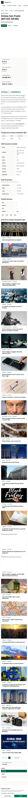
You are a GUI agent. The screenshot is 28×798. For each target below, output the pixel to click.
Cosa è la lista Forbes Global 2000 (11, 752)
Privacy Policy (11, 793)
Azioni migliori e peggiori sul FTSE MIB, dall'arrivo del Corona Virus (13, 574)
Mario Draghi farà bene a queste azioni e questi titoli (13, 419)
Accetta (20, 796)
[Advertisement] (14, 42)
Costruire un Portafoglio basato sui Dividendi (12, 730)
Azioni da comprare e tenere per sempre (14, 397)
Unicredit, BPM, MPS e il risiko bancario (13, 642)
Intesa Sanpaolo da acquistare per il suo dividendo (14, 552)
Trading (3, 5)
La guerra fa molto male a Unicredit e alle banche (13, 261)
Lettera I (11, 10)
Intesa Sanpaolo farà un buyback (11, 240)
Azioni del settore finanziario (10, 462)
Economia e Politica (11, 5)
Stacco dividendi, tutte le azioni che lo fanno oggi (13, 375)
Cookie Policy (4, 793)
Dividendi (15, 25)
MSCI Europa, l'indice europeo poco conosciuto (12, 620)
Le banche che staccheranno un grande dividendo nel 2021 (13, 529)
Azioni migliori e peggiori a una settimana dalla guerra (11, 284)
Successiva (17, 757)
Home (2, 10)
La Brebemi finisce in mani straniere (12, 663)
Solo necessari (7, 796)
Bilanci (9, 25)
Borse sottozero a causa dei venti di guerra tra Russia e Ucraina (12, 329)
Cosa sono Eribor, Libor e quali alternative (10, 597)
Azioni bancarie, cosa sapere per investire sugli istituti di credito (11, 708)
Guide (19, 5)
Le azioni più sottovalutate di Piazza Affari (12, 506)
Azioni (6, 10)
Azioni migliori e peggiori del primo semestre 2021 (12, 352)
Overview (4, 25)
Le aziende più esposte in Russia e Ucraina (12, 307)
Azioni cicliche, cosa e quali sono (11, 441)
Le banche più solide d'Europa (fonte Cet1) (12, 484)
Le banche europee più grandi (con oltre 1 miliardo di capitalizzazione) (14, 685)
